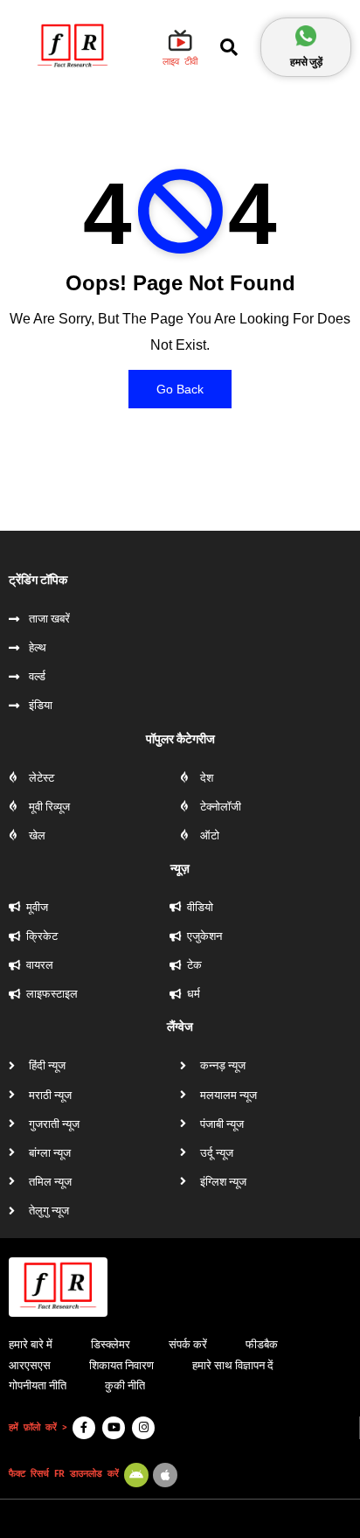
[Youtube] (113, 1427)
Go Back (180, 389)
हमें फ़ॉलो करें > (38, 1427)
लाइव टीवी (180, 61)
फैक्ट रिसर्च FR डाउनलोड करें (64, 1473)
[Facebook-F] (84, 1427)
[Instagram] (143, 1427)
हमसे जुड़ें (306, 61)
